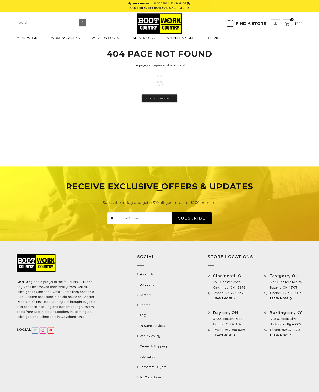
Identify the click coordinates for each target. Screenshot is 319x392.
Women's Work (64, 38)
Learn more (223, 298)
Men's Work (27, 38)
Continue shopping (159, 98)
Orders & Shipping (153, 346)
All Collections (150, 377)
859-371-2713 (290, 330)
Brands (214, 38)
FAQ (143, 315)
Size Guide (148, 357)
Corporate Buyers (153, 367)
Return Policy (150, 336)
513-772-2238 (235, 293)
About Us (147, 274)
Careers (145, 295)
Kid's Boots (143, 38)
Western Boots (105, 38)
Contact (146, 305)
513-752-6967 (291, 293)
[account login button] (275, 24)
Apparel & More (180, 38)
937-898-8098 (235, 330)
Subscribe (191, 218)
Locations (147, 284)
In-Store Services (152, 326)
